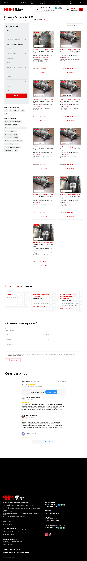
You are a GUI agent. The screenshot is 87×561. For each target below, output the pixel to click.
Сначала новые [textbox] (72, 25)
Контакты (80, 2)
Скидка (10, 294)
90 (15, 110)
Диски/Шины (31, 2)
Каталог (7, 2)
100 (6, 110)
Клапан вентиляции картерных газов (15, 127)
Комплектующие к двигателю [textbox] (16, 44)
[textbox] (16, 39)
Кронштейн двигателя (11, 144)
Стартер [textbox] (9, 48)
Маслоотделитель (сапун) (12, 147)
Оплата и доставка (58, 2)
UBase (17, 557)
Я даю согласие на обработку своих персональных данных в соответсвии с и (42, 355)
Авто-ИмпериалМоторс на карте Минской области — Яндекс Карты (43, 445)
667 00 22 (51, 518)
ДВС (13, 2)
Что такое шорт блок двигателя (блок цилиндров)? (68, 296)
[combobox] (16, 30)
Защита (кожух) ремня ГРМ (13, 121)
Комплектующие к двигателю (42, 55)
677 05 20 (48, 7)
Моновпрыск (8, 150)
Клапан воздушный (10, 131)
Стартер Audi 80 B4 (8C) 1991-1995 (43, 52)
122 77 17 (51, 512)
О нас (71, 2)
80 (10, 110)
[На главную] (13, 9)
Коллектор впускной (11, 134)
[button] (6, 114)
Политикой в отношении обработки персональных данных (60, 354)
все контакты (44, 11)
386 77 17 (51, 527)
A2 (23, 110)
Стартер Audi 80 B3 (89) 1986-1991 (43, 149)
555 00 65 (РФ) (52, 513)
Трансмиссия (22, 2)
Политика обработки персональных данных (16, 552)
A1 (19, 110)
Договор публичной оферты (11, 549)
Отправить (13, 360)
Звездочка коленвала (11, 124)
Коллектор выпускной (11, 137)
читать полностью (13, 303)
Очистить (16, 100)
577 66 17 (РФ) (52, 520)
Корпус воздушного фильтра (13, 140)
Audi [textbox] (8, 30)
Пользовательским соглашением (16, 355)
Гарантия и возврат (43, 2)
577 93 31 (48, 10)
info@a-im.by (48, 532)
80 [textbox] (7, 34)
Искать (16, 95)
